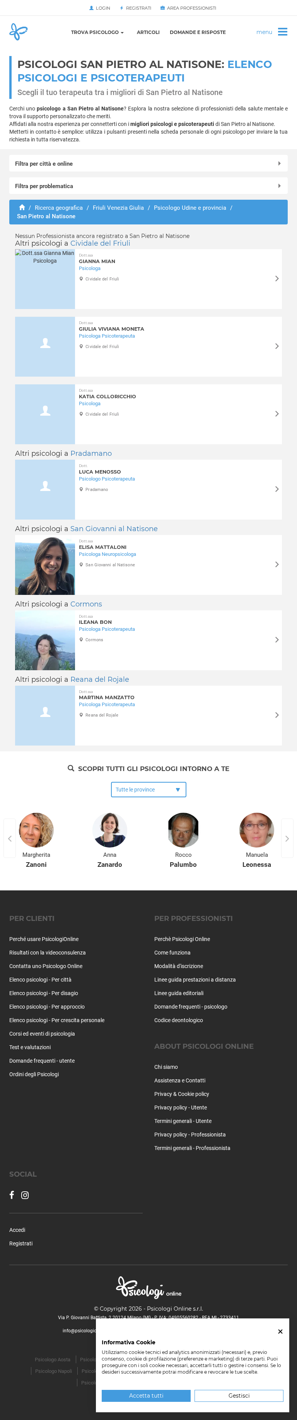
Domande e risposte (198, 32)
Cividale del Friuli (100, 243)
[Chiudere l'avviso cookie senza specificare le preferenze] (280, 1332)
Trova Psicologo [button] (95, 32)
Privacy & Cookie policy (181, 1094)
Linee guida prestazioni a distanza (195, 980)
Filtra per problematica (44, 186)
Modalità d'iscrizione (178, 966)
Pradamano (91, 453)
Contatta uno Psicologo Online (45, 966)
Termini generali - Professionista (192, 1148)
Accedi (17, 1230)
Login (102, 8)
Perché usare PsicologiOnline (44, 939)
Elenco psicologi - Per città (40, 980)
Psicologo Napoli (53, 1371)
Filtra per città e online (44, 163)
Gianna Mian (97, 258)
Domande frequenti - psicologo (190, 1007)
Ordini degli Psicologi (34, 1074)
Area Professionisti (190, 8)
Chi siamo (166, 1067)
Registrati (137, 8)
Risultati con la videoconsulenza (47, 952)
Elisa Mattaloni (102, 544)
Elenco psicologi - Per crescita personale (56, 1020)
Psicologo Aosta (52, 1359)
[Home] (22, 207)
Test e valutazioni (30, 1047)
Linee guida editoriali (178, 993)
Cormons (86, 604)
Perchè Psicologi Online (182, 939)
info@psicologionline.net (88, 1330)
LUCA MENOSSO (100, 469)
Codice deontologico (178, 1020)
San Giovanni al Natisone (114, 529)
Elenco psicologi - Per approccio (47, 1007)
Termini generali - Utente (183, 1121)
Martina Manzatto (107, 695)
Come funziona (172, 952)
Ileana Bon (95, 619)
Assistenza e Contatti (179, 1080)
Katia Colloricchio (107, 393)
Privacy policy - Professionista (190, 1134)
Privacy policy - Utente (180, 1107)
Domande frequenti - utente (42, 1061)
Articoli (148, 32)
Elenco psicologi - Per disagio (43, 993)
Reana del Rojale (99, 679)
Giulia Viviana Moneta (111, 326)
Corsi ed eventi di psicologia (42, 1034)
